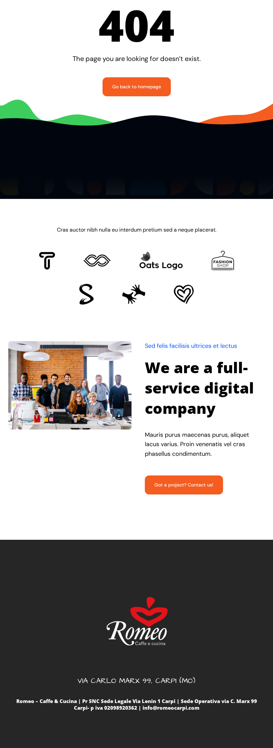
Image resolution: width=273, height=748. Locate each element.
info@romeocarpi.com (170, 707)
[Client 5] (97, 258)
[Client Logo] (161, 254)
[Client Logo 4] (222, 254)
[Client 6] (47, 255)
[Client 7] (86, 287)
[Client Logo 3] (133, 287)
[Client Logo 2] (183, 288)
